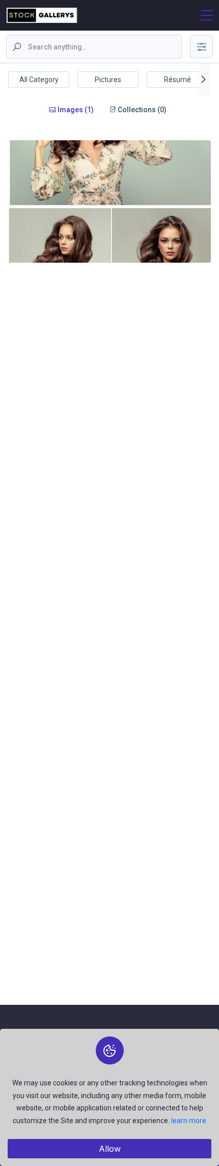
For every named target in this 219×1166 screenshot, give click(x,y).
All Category (39, 79)
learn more (188, 1121)
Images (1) (75, 110)
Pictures (108, 79)
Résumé (177, 79)
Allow (110, 1149)
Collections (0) (141, 110)
